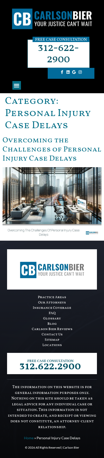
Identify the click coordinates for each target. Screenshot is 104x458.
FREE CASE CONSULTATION (50, 361)
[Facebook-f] (62, 72)
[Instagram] (80, 72)
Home (29, 438)
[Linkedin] (68, 72)
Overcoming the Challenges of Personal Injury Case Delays (52, 149)
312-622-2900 (58, 53)
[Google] (74, 72)
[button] (16, 85)
